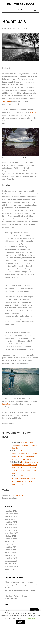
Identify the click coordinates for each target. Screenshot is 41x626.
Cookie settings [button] (29, 618)
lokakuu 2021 (10, 541)
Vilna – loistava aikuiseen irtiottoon (19, 582)
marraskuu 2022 (11, 533)
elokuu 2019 (10, 572)
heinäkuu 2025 (11, 516)
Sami (25, 28)
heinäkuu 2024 (11, 522)
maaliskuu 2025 (11, 519)
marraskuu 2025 (11, 514)
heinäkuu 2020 (11, 555)
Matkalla (11, 423)
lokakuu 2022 (10, 536)
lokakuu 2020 (10, 553)
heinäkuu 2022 (11, 539)
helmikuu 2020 (11, 558)
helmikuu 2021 (11, 550)
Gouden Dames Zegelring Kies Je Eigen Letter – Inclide (24, 445)
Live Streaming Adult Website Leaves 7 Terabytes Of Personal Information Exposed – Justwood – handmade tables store (25, 467)
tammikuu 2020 (11, 561)
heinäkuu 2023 (11, 528)
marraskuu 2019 (11, 566)
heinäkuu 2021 (11, 547)
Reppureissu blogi (20, 3)
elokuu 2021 (10, 544)
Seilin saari (6, 101)
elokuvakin (34, 112)
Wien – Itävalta (11, 599)
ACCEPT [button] (20, 622)
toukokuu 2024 (11, 525)
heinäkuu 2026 (11, 511)
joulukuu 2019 (10, 564)
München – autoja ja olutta (16, 596)
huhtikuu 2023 (11, 530)
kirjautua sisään (19, 495)
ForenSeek (6, 404)
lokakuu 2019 (10, 569)
